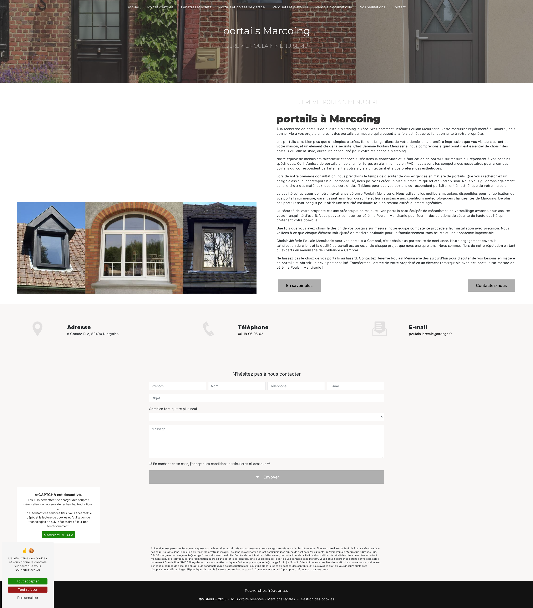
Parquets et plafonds (290, 7)
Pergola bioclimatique (333, 7)
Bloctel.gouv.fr (245, 569)
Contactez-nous (491, 285)
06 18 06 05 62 (250, 334)
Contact (399, 7)
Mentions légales (281, 599)
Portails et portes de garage (242, 7)
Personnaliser (27, 598)
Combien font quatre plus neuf (173, 409)
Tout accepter (28, 581)
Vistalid (208, 599)
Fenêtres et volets (196, 7)
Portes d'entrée (160, 7)
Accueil (133, 7)
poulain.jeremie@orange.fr (430, 334)
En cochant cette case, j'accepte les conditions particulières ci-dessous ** (211, 464)
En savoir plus (299, 285)
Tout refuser (27, 589)
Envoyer (271, 477)
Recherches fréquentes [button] (266, 590)
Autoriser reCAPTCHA (58, 535)
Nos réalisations (372, 7)
